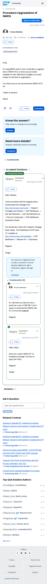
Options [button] (43, 21)
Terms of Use (35, 560)
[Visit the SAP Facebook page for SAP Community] (17, 553)
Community (16, 3)
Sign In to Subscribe (32, 20)
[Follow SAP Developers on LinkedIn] (30, 553)
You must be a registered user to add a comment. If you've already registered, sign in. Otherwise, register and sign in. (23, 265)
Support (35, 572)
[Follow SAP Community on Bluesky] (21, 553)
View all (6, 541)
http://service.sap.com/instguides (18, 236)
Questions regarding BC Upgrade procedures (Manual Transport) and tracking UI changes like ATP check (23, 426)
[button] (4, 42)
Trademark (12, 572)
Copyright (11, 566)
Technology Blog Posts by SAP (16, 466)
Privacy (11, 560)
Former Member (16, 32)
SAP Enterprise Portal (10, 51)
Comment (38, 108)
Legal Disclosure (35, 566)
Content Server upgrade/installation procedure (21, 471)
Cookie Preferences (11, 578)
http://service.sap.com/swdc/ (17, 208)
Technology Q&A (10, 9)
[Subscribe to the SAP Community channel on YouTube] (25, 553)
